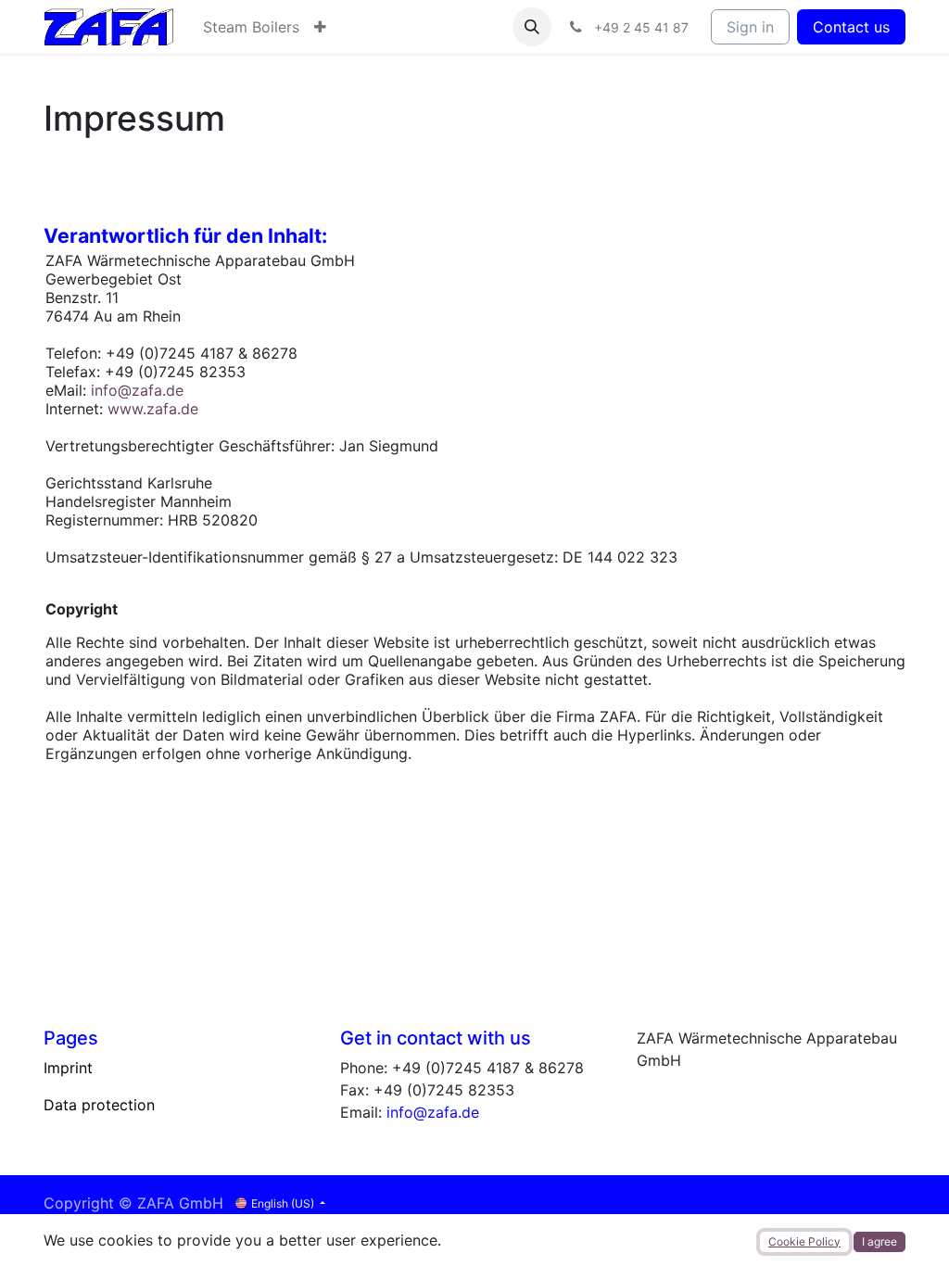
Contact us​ (851, 27)
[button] (531, 26)
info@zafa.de (137, 390)
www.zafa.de (153, 408)
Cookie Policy (804, 1241)
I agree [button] (879, 1241)
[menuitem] (251, 26)
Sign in (750, 27)
